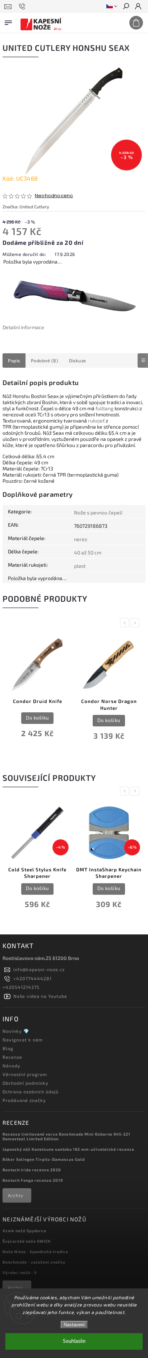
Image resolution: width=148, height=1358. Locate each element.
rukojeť (96, 420)
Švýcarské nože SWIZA (27, 1241)
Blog (8, 1048)
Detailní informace (23, 327)
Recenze (12, 1057)
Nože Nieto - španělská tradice (35, 1251)
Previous (125, 622)
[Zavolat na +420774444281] (23, 6)
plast (79, 566)
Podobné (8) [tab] (45, 360)
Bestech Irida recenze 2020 (32, 1169)
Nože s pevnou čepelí (98, 512)
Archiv (15, 1195)
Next (136, 622)
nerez (80, 539)
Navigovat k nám (23, 1040)
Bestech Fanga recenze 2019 (33, 1180)
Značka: (26, 206)
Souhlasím (74, 1341)
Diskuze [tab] (77, 360)
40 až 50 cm (87, 552)
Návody (11, 1066)
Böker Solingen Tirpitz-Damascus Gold (44, 1159)
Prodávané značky (24, 1100)
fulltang (105, 408)
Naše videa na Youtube (40, 996)
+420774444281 (32, 978)
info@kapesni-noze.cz (39, 969)
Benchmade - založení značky (34, 1262)
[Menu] (8, 21)
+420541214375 (21, 987)
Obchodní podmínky (25, 1083)
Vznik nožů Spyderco (24, 1230)
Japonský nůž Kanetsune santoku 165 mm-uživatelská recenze (68, 1149)
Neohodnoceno (54, 196)
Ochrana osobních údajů (31, 1091)
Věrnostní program (25, 1074)
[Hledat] (125, 6)
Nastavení (74, 1324)
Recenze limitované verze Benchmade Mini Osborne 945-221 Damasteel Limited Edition (66, 1136)
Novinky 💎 (16, 1031)
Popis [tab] (14, 360)
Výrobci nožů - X (20, 1272)
